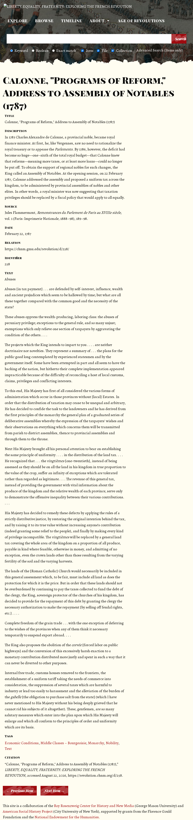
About (97, 20)
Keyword (21, 50)
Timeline (71, 20)
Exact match (66, 50)
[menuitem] (18, 21)
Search (180, 39)
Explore (18, 20)
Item (89, 50)
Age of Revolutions (141, 20)
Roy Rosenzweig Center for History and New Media (94, 805)
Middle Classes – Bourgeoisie (63, 743)
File (105, 50)
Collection (124, 50)
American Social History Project (28, 811)
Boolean (42, 50)
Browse (44, 20)
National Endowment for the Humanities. (67, 817)
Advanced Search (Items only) (159, 50)
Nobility (112, 743)
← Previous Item (19, 791)
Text (8, 748)
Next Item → (54, 791)
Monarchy (96, 743)
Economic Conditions (22, 743)
